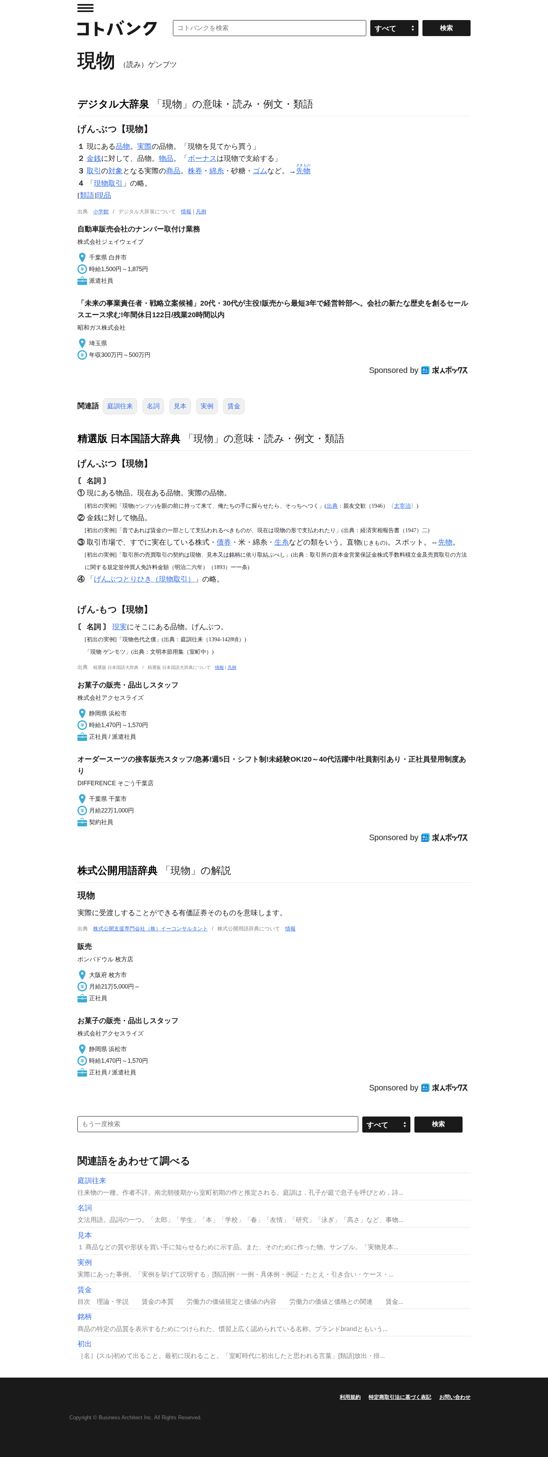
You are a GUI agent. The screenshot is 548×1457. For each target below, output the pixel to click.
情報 (186, 212)
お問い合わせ (455, 1397)
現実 (119, 627)
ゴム (260, 171)
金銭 (94, 158)
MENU (85, 8)
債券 (224, 542)
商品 (173, 171)
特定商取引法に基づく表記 (400, 1397)
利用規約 (350, 1397)
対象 (115, 171)
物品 (166, 158)
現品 (104, 195)
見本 (180, 406)
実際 (144, 146)
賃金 (233, 406)
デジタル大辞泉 (113, 103)
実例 (207, 406)
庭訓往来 (120, 406)
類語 (87, 195)
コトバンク (117, 28)
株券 (195, 171)
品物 (123, 146)
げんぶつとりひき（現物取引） (144, 579)
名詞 (153, 406)
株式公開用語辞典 (117, 870)
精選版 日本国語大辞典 (129, 438)
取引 (94, 171)
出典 (332, 506)
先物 (445, 542)
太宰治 (402, 506)
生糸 (281, 542)
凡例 (201, 212)
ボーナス (202, 158)
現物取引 (108, 183)
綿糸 (216, 171)
